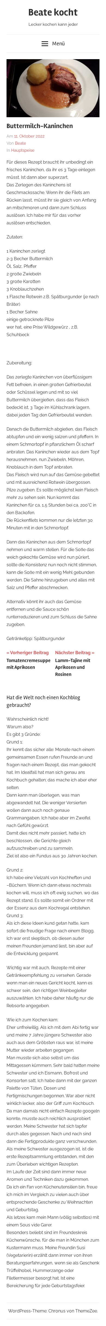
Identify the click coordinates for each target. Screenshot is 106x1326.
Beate (20, 143)
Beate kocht (53, 12)
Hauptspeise (23, 150)
